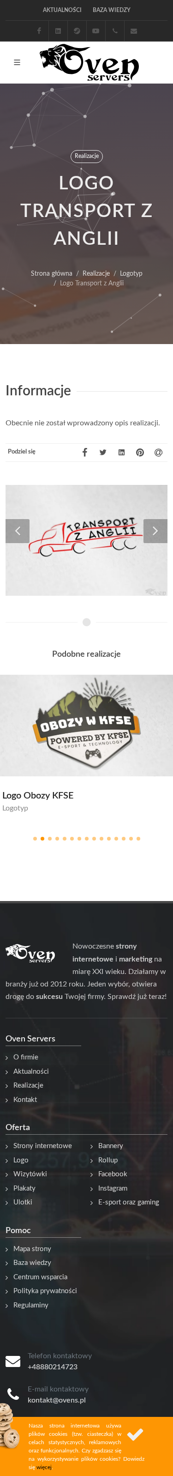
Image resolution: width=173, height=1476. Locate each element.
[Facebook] (39, 31)
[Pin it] (140, 452)
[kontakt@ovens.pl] (134, 31)
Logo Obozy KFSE (38, 795)
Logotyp (15, 808)
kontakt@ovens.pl (57, 1400)
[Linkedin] (58, 31)
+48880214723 (53, 1367)
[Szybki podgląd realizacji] (75, 727)
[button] (35, 839)
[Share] (121, 452)
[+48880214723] (115, 31)
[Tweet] (103, 452)
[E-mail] (158, 452)
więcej (44, 1467)
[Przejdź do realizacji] (98, 727)
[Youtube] (96, 31)
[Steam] (77, 31)
